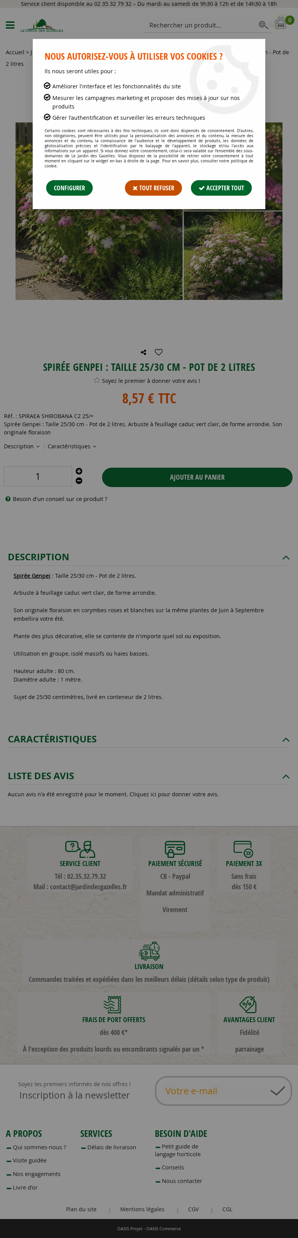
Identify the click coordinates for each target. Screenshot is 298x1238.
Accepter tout (224, 188)
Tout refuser (156, 188)
